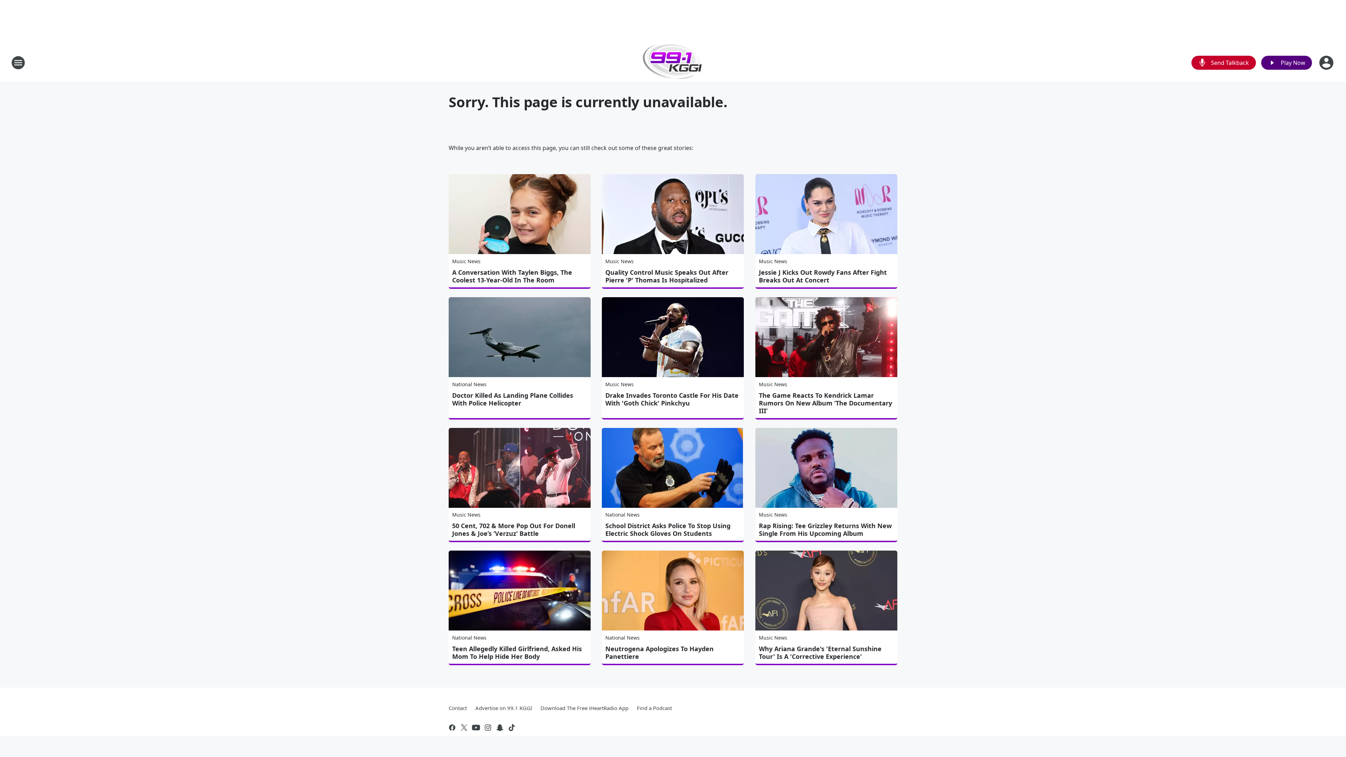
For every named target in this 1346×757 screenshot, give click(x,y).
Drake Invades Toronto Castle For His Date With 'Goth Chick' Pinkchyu (672, 399)
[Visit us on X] (464, 727)
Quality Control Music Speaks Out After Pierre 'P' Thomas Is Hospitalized (666, 276)
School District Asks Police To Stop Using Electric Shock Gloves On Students (667, 529)
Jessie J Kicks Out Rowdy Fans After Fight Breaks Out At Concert (823, 276)
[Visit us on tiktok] (512, 727)
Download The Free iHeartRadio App (584, 707)
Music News (466, 261)
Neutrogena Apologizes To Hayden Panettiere (659, 652)
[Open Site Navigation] (18, 63)
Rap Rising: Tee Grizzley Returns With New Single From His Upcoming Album (825, 529)
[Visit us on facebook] (452, 727)
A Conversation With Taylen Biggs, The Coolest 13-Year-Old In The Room (512, 276)
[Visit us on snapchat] (500, 727)
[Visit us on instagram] (488, 727)
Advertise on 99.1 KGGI (503, 707)
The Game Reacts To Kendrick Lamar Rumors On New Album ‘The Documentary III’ (825, 403)
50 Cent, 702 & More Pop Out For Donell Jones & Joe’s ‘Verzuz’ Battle (513, 529)
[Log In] (1327, 63)
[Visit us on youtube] (476, 727)
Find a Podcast (654, 707)
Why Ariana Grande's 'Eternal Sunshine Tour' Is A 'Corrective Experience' (820, 652)
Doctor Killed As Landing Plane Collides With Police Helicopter (512, 399)
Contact (458, 707)
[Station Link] (673, 62)
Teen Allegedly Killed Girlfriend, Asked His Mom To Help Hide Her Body (517, 652)
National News (469, 384)
